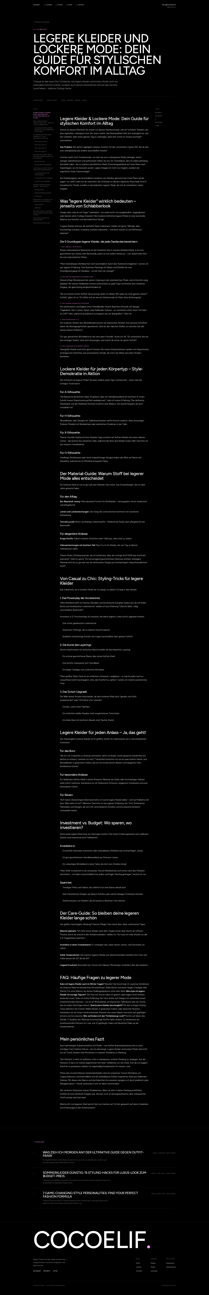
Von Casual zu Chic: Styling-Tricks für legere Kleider (43, 169)
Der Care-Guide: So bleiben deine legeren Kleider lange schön (43, 212)
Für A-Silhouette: (41, 141)
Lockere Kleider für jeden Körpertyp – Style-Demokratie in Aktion (42, 136)
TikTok (55, 1271)
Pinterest (158, 112)
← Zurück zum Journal (41, 22)
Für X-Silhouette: (41, 148)
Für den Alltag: (40, 161)
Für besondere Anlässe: (43, 193)
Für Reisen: (38, 196)
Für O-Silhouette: (41, 151)
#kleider (70, 100)
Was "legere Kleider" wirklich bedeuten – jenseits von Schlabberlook (43, 122)
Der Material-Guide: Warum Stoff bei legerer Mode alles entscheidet (43, 156)
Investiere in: (39, 204)
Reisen (153, 1263)
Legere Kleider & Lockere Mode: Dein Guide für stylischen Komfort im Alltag (42, 115)
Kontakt (139, 1271)
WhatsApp (158, 122)
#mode (84, 100)
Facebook (158, 116)
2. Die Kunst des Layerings (44, 178)
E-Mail (157, 125)
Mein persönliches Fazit (41, 223)
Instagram (37, 1271)
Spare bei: (38, 208)
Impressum (170, 1263)
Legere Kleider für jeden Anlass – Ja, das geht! (41, 185)
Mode (153, 1267)
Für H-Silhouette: (41, 145)
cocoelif (36, 5)
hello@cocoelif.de (169, 5)
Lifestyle (154, 1271)
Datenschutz (171, 1267)
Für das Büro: (39, 189)
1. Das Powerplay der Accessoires (42, 174)
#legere (77, 100)
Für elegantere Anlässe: (43, 164)
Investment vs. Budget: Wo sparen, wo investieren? (42, 200)
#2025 (63, 100)
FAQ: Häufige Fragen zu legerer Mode (41, 218)
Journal (138, 1267)
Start (138, 1263)
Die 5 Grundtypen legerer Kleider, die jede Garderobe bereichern (44, 129)
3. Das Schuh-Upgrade (42, 181)
